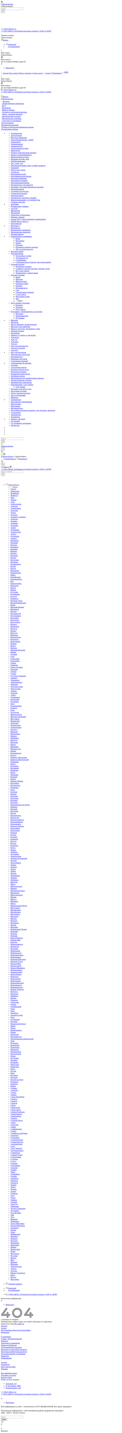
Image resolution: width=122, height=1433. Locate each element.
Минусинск (15, 908)
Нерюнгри (14, 946)
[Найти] (3, 11)
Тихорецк (14, 1178)
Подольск (14, 1043)
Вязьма (13, 652)
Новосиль (14, 977)
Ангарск (13, 515)
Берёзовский (15, 573)
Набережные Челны (18, 929)
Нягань (13, 998)
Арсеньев (14, 526)
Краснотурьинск (17, 826)
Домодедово (15, 689)
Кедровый (14, 768)
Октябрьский (15, 1007)
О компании (6, 1337)
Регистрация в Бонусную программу (16, 1330)
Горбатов (14, 665)
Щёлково (14, 1264)
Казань (13, 751)
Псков (12, 1056)
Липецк (13, 867)
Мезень (13, 897)
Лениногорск (15, 856)
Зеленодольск (16, 727)
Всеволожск (15, 641)
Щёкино (13, 1262)
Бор (11, 581)
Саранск (13, 1099)
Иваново (14, 732)
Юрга (12, 1275)
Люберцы (14, 880)
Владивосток (15, 614)
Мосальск (14, 916)
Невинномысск (16, 944)
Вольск (13, 631)
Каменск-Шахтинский (19, 760)
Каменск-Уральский (18, 757)
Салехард (14, 1090)
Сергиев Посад (16, 1120)
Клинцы (13, 792)
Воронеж (14, 635)
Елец (12, 710)
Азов (12, 502)
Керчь (12, 773)
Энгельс (13, 1271)
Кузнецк (13, 837)
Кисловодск (15, 785)
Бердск (13, 568)
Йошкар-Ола (15, 749)
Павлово (14, 1022)
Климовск (14, 788)
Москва (13, 919)
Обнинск (14, 1000)
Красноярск (15, 828)
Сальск (13, 1093)
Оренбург (14, 1013)
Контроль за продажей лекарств (14, 1350)
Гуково (13, 674)
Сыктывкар (15, 1166)
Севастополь (15, 1110)
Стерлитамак (15, 1157)
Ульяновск (14, 1206)
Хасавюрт (14, 1228)
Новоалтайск (15, 964)
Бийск (12, 575)
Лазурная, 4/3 (11, 1384)
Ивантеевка (15, 734)
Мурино (13, 921)
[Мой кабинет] (2, 452)
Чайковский (15, 1234)
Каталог (4, 1326)
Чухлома (14, 1256)
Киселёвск (14, 783)
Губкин (13, 672)
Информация (6, 1358)
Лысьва (13, 873)
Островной (15, 1019)
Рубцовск (14, 1082)
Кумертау (14, 839)
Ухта (12, 1217)
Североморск (15, 1116)
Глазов (13, 663)
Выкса (13, 646)
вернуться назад (7, 1324)
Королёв (13, 809)
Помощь (4, 1369)
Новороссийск (16, 972)
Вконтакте (10, 68)
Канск (12, 764)
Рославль (14, 1075)
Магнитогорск (16, 886)
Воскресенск (15, 637)
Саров (12, 1105)
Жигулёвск (14, 719)
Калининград (15, 753)
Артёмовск (14, 530)
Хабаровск (14, 1221)
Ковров (13, 794)
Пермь (13, 1032)
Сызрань (14, 1163)
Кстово (13, 835)
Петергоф (14, 1035)
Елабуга (13, 708)
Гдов (12, 657)
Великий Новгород (18, 603)
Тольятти (14, 1183)
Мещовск (14, 901)
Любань (13, 878)
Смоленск (14, 1135)
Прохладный (15, 1054)
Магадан (14, 882)
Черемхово (14, 1243)
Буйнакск (14, 599)
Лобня (13, 871)
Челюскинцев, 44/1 (13, 1388)
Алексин (14, 506)
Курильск (14, 846)
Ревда (12, 1069)
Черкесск (14, 495)
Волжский (14, 626)
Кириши (13, 777)
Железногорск (16, 715)
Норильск (14, 994)
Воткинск (14, 639)
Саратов (13, 1103)
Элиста (13, 1269)
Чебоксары (14, 491)
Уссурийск (14, 1211)
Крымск (13, 833)
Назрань (13, 934)
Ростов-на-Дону (16, 1080)
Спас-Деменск (16, 1148)
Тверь (12, 1172)
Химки (13, 1230)
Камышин (14, 762)
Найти (4, 1419)
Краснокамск (15, 824)
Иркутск (13, 740)
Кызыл (13, 850)
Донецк (13, 691)
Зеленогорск (15, 725)
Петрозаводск (16, 1037)
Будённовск (15, 594)
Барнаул (13, 551)
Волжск (13, 624)
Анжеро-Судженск (18, 517)
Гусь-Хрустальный (18, 676)
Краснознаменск (17, 820)
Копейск (13, 807)
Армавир (14, 523)
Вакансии (5, 1356)
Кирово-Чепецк (16, 781)
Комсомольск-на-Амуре (20, 805)
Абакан (13, 500)
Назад (15, 487)
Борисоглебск (16, 584)
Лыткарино (15, 876)
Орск (12, 1017)
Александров (15, 504)
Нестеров (14, 949)
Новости (4, 1341)
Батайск (13, 553)
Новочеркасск (16, 985)
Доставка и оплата (8, 1375)
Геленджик (14, 659)
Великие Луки (16, 601)
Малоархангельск (17, 891)
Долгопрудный (16, 687)
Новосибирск (15, 974)
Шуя (12, 1260)
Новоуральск (15, 981)
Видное (13, 611)
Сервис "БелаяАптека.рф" (11, 1339)
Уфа (12, 1215)
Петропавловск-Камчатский (21, 1039)
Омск (12, 1009)
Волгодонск (15, 622)
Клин (12, 790)
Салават (13, 1088)
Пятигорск (14, 1065)
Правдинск (15, 1047)
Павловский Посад (18, 1024)
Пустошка (14, 1058)
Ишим (13, 745)
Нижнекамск (15, 957)
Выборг (13, 644)
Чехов (12, 1251)
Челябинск (14, 493)
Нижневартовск (16, 955)
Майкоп (13, 888)
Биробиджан (15, 577)
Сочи (12, 1146)
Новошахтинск (16, 987)
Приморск (14, 1050)
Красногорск (15, 815)
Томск (12, 1187)
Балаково (14, 543)
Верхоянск (14, 609)
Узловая (13, 1202)
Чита (12, 498)
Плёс (12, 1041)
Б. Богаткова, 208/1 (13, 1386)
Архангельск (15, 532)
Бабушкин (14, 541)
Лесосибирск (15, 863)
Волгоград (14, 620)
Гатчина (13, 654)
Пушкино (14, 1062)
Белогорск (14, 560)
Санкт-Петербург (17, 1097)
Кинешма (14, 775)
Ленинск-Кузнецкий (18, 858)
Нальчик (13, 936)
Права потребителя (9, 1345)
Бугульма (14, 592)
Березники (14, 571)
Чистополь (14, 1254)
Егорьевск (14, 702)
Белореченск (15, 564)
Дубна (13, 695)
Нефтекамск (15, 951)
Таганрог (14, 1168)
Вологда (13, 629)
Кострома (14, 811)
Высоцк (13, 648)
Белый (13, 566)
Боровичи (14, 586)
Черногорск (15, 1249)
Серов (12, 1123)
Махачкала (14, 893)
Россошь (13, 1077)
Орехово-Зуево (16, 1015)
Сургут (13, 1161)
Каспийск (14, 766)
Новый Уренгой (17, 989)
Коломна (14, 800)
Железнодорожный (18, 717)
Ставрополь (15, 1153)
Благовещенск (16, 579)
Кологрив (14, 798)
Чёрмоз (13, 1247)
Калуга (13, 755)
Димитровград (16, 682)
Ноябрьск (14, 996)
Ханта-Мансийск (17, 1224)
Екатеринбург (16, 706)
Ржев (12, 1073)
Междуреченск (16, 895)
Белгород (14, 556)
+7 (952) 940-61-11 (9, 29)
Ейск (12, 704)
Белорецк (14, 562)
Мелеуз (13, 899)
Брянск (13, 590)
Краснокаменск (16, 822)
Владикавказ (15, 616)
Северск (13, 1118)
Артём (13, 528)
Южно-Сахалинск (17, 1273)
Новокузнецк (15, 966)
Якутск (13, 1277)
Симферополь (16, 1129)
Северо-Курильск (17, 1112)
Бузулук (13, 596)
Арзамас (13, 521)
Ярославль (14, 1279)
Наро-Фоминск (16, 938)
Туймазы (14, 1193)
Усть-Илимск (15, 1213)
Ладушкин (14, 854)
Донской (14, 693)
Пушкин (13, 1060)
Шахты (13, 1258)
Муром (13, 925)
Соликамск (15, 1138)
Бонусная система (8, 1367)
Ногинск (14, 992)
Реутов (13, 1071)
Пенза (12, 1028)
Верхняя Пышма (17, 607)
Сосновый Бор (16, 1144)
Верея (12, 605)
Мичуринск (15, 914)
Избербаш (14, 738)
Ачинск (13, 538)
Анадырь (14, 510)
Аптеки (4, 1362)
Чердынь (14, 1241)
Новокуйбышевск (17, 968)
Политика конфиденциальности (14, 1352)
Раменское (14, 1067)
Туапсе (13, 1191)
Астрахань (14, 536)
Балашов (14, 549)
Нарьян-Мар (15, 940)
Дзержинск (15, 680)
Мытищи (14, 927)
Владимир (14, 618)
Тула (12, 1196)
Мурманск (14, 923)
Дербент (13, 678)
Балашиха (14, 547)
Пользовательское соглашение (13, 1354)
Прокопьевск (15, 1052)
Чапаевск (14, 1236)
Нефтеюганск (16, 953)
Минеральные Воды (18, 906)
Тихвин (13, 1176)
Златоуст (14, 730)
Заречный (14, 723)
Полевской (14, 1045)
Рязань (13, 1086)
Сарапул (13, 1101)
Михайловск (15, 912)
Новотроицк (15, 979)
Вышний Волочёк (17, 650)
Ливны (13, 865)
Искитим (14, 742)
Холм (12, 1232)
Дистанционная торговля (11, 1347)
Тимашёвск (15, 1174)
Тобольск (14, 1181)
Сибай (13, 1127)
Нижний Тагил (16, 962)
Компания (5, 1332)
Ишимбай (14, 747)
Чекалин (13, 1239)
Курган (13, 843)
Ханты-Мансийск (17, 1226)
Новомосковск (16, 970)
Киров (13, 779)
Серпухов (14, 1125)
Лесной (13, 861)
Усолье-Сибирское (17, 1208)
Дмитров (14, 684)
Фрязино (14, 1219)
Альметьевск (15, 508)
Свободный (15, 1108)
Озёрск (13, 1004)
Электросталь (16, 1266)
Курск (12, 848)
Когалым (14, 796)
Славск (13, 1131)
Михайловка (15, 910)
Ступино (14, 1159)
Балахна (13, 545)
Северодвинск (16, 1114)
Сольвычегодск (16, 1142)
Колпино (14, 803)
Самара (13, 1095)
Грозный (14, 669)
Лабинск (14, 852)
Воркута (13, 633)
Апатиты (14, 519)
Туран (12, 1198)
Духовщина (15, 697)
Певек (12, 1026)
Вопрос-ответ (6, 1377)
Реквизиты (5, 1365)
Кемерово (14, 770)
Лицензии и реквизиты (10, 1343)
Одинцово (14, 1002)
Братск (13, 588)
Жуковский (15, 721)
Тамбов (13, 1170)
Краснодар (14, 818)
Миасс (13, 904)
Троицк (13, 1189)
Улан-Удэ (14, 1204)
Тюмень (13, 1200)
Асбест (13, 534)
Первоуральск (16, 1030)
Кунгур (13, 841)
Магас (12, 884)
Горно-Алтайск (16, 667)
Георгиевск (15, 661)
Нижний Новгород (18, 959)
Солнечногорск (16, 1140)
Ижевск (13, 736)
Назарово (14, 931)
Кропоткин (15, 830)
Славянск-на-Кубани (18, 1133)
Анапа (13, 513)
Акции (4, 1328)
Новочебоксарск (17, 983)
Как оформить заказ (9, 1373)
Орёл (12, 1011)
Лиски (13, 869)
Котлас (13, 813)
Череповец (14, 1245)
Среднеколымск (16, 1151)
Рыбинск (14, 1084)
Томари (13, 1185)
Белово (13, 558)
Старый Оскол (16, 1155)
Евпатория (14, 699)
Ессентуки (14, 712)
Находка (13, 942)
